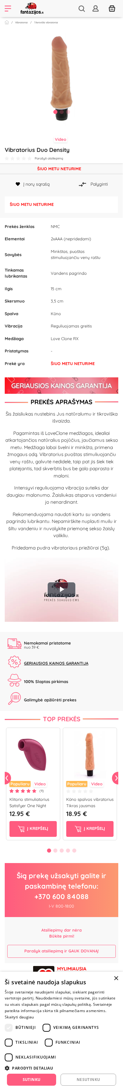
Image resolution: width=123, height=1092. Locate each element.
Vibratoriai (21, 22)
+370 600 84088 (61, 896)
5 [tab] (74, 850)
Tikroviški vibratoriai (46, 22)
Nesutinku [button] (88, 1079)
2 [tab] (61, 112)
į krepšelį (37, 828)
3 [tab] (68, 112)
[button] (61, 1068)
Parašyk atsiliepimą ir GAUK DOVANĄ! (61, 950)
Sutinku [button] (32, 1079)
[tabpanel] (61, 77)
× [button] (116, 978)
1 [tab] (55, 112)
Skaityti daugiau (19, 1017)
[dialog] (61, 1032)
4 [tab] (68, 850)
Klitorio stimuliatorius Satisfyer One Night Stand (29, 805)
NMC (55, 226)
